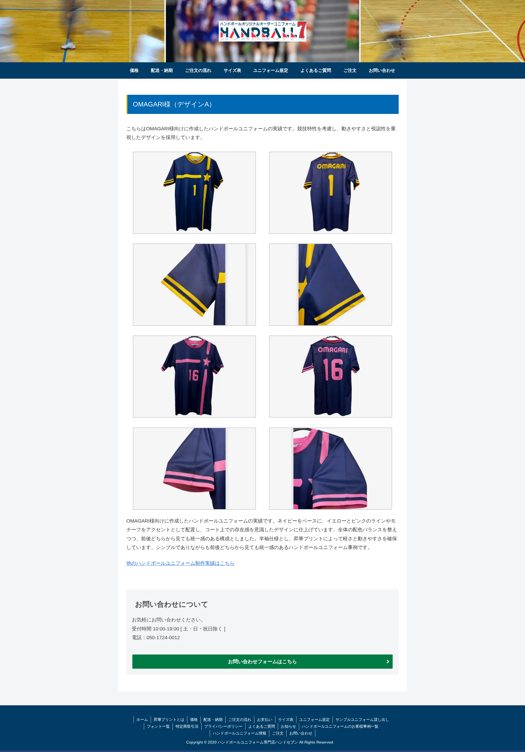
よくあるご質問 (261, 726)
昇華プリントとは (169, 719)
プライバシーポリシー (223, 726)
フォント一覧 (158, 726)
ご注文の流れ (239, 719)
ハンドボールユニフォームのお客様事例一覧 (340, 726)
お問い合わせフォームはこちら (262, 661)
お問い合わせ (300, 733)
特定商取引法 (187, 726)
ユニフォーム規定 (314, 719)
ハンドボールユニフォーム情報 (239, 733)
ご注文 (278, 733)
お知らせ (288, 726)
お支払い (264, 719)
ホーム (142, 719)
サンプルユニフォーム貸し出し (362, 719)
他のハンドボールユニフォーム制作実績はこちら (180, 563)
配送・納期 (213, 719)
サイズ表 (285, 719)
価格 (194, 719)
